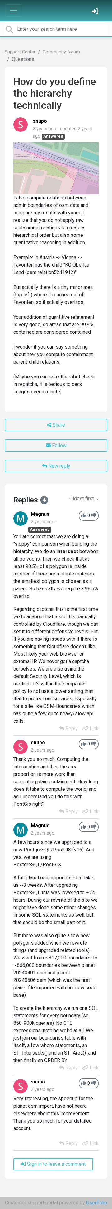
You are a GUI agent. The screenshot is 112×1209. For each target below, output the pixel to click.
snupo (40, 121)
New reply (58, 466)
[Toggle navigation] (13, 10)
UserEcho (96, 1203)
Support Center (20, 52)
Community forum (61, 52)
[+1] (83, 515)
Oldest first (82, 498)
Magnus (40, 514)
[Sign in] (95, 12)
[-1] (93, 515)
